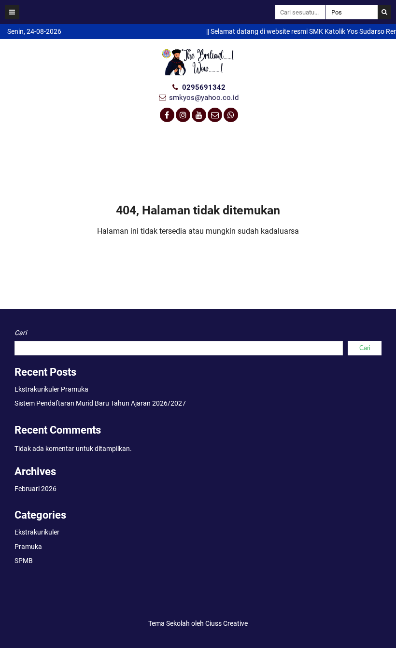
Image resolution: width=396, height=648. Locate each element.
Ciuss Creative (226, 623)
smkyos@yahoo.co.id (204, 97)
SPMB (23, 560)
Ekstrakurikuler (36, 532)
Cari (20, 333)
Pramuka (28, 546)
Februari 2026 (35, 489)
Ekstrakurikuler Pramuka (51, 389)
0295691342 (204, 87)
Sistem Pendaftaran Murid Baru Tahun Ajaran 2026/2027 (100, 403)
